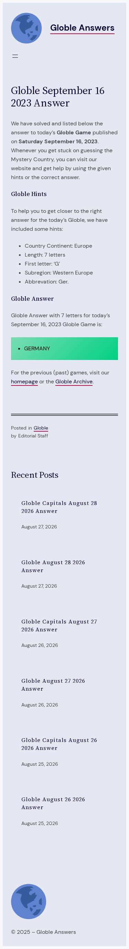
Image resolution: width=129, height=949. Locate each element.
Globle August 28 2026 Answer (53, 566)
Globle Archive (74, 381)
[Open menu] (15, 56)
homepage (24, 381)
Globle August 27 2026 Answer (53, 684)
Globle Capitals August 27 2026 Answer (59, 625)
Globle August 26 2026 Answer (53, 803)
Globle (41, 428)
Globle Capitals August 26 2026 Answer (59, 744)
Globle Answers (82, 27)
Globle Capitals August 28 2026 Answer (59, 507)
